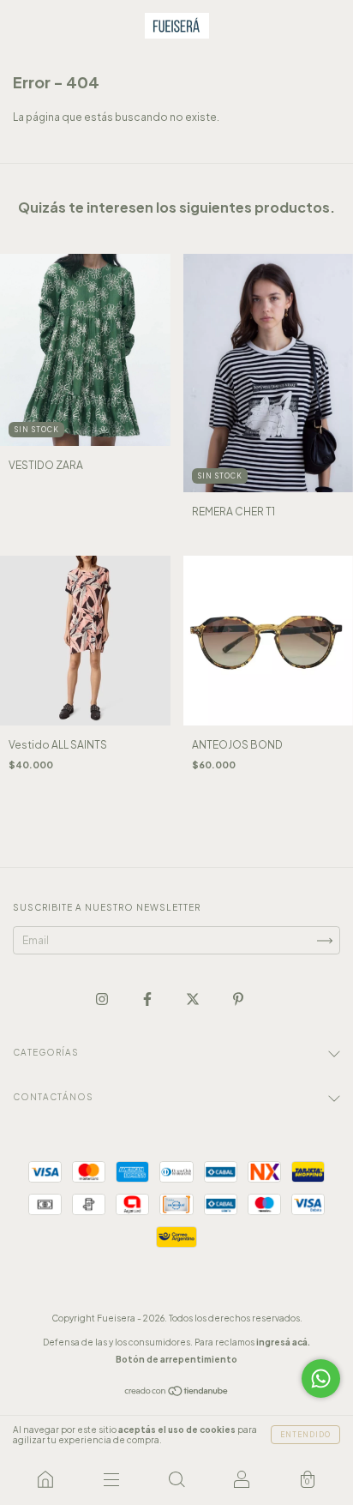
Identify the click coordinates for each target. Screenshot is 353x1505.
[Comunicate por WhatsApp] (321, 1378)
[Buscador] (176, 1479)
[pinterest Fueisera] (238, 999)
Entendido (305, 1434)
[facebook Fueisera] (148, 999)
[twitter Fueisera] (193, 999)
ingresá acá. (283, 1342)
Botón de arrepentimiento (176, 1359)
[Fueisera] (45, 1479)
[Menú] (110, 1479)
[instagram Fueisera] (103, 999)
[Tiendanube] (176, 1393)
